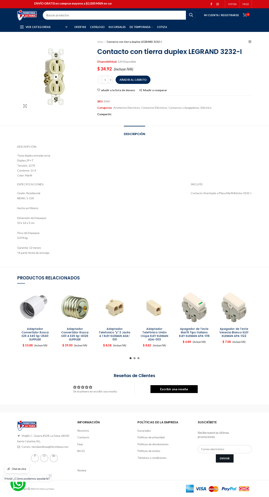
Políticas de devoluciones (153, 444)
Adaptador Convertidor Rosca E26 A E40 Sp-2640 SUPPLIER (35, 334)
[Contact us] (18, 483)
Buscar (191, 15)
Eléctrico (206, 107)
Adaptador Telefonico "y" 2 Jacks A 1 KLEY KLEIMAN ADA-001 (114, 334)
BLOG (81, 450)
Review (81, 470)
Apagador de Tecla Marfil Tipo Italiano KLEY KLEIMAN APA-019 (194, 332)
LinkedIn (54, 458)
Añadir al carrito (133, 79)
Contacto (83, 437)
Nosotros (83, 430)
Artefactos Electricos (126, 107)
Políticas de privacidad (151, 437)
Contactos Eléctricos (154, 107)
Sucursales (144, 430)
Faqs (80, 444)
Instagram (217, 4)
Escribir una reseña (174, 389)
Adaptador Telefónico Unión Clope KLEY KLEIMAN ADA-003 (154, 334)
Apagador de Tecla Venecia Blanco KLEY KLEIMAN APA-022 (234, 332)
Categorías (104, 107)
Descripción (134, 134)
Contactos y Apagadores (184, 107)
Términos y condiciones (151, 457)
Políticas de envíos (148, 450)
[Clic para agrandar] (25, 106)
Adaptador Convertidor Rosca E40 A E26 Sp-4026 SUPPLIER (74, 334)
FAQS (246, 4)
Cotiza (232, 4)
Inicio (100, 41)
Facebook (211, 4)
